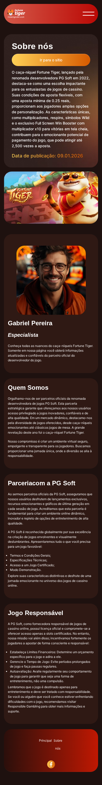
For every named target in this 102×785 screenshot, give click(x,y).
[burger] (88, 14)
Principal (45, 740)
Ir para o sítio (51, 60)
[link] (51, 772)
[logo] (16, 13)
